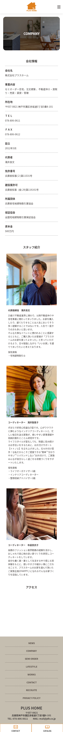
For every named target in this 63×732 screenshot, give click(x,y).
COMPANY (31, 650)
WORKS (32, 674)
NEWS (31, 643)
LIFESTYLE (31, 666)
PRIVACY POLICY (31, 698)
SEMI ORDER (31, 658)
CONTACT (32, 682)
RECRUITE (31, 690)
